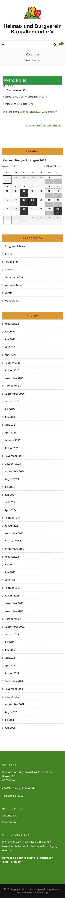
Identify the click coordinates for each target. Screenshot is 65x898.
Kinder (8, 254)
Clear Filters (53, 166)
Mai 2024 (10, 502)
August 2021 (11, 712)
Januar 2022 (12, 673)
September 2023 (14, 549)
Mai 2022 (10, 658)
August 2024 (12, 479)
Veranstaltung (13, 285)
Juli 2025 (10, 409)
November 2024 (14, 456)
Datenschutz (10, 815)
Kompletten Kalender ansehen (43, 125)
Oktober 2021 (12, 696)
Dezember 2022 (14, 603)
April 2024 (10, 510)
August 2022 (12, 634)
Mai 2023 (10, 580)
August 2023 (12, 557)
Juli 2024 (10, 487)
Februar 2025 (12, 440)
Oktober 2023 (13, 541)
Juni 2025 (10, 417)
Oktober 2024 (13, 463)
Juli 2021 (9, 720)
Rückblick (10, 269)
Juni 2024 (10, 495)
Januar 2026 (12, 370)
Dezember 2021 (14, 681)
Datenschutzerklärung (36, 892)
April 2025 (10, 432)
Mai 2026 (10, 347)
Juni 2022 (10, 650)
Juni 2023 (10, 572)
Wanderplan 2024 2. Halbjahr (37, 112)
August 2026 (12, 324)
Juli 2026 (10, 331)
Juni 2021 (10, 727)
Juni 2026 (10, 339)
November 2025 (14, 378)
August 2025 (12, 401)
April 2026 (10, 355)
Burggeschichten (15, 246)
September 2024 (15, 471)
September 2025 (15, 394)
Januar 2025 (12, 448)
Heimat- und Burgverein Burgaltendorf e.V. (32, 28)
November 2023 (14, 533)
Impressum (9, 822)
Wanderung (11, 300)
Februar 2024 (13, 518)
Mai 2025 (10, 425)
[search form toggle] (55, 44)
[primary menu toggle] (3, 45)
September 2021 (14, 704)
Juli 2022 (10, 642)
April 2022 (10, 665)
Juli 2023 (10, 564)
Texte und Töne (14, 277)
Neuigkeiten (11, 262)
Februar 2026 (12, 362)
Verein (8, 293)
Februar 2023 (12, 588)
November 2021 (14, 689)
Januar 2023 (12, 595)
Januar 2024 (12, 525)
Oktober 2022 (13, 619)
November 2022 (14, 611)
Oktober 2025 (13, 386)
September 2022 (14, 626)
